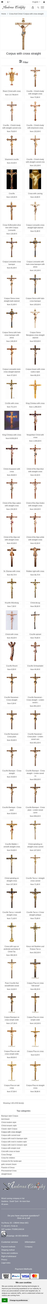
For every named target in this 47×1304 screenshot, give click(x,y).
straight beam (6, 1174)
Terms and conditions (9, 1253)
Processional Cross (9, 1171)
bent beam (5, 1119)
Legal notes (5, 1263)
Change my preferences (19, 1300)
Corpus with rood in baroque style (14, 1138)
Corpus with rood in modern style (14, 1142)
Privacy (4, 1260)
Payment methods (8, 1247)
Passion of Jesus (8, 1167)
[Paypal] (20, 1276)
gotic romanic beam (9, 1164)
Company (28, 1247)
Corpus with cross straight (34, 14)
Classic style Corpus (9, 1129)
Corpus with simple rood (10, 1148)
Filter (25, 62)
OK (4, 1300)
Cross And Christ (15, 14)
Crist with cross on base (10, 1151)
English (35, 2)
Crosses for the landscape (11, 1161)
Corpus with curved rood (10, 1135)
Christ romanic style (9, 1125)
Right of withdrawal (8, 1256)
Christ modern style (8, 1122)
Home (3, 14)
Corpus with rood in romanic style (14, 1145)
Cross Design (6, 1155)
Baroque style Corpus (9, 1116)
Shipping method (8, 1250)
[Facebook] (3, 1233)
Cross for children (8, 1158)
